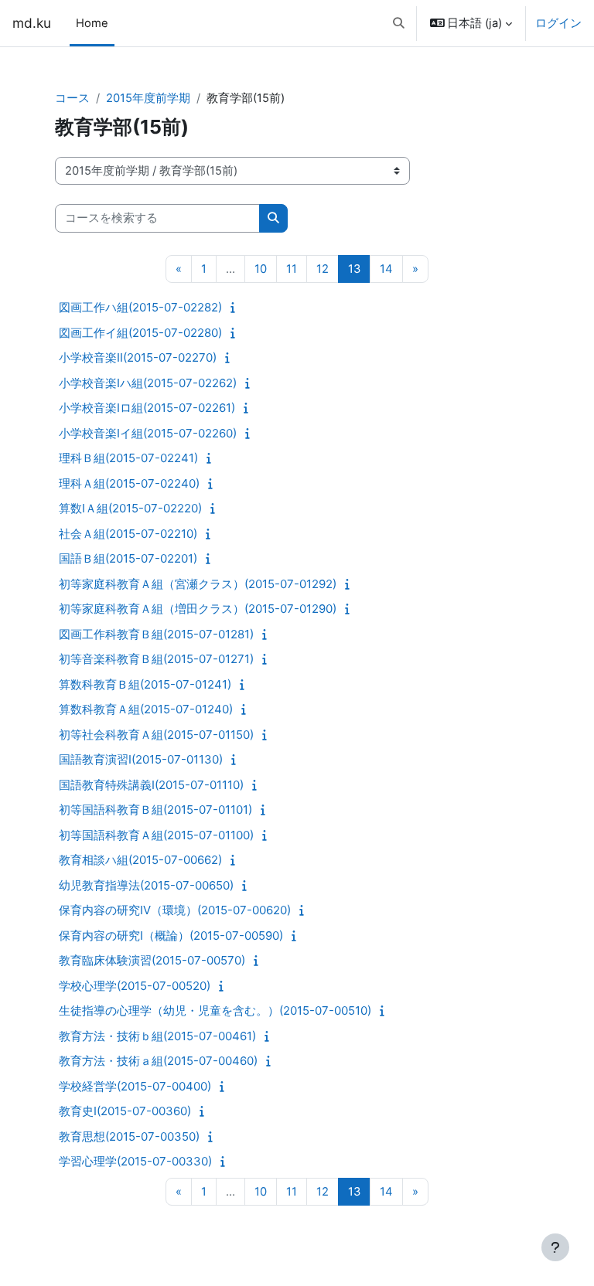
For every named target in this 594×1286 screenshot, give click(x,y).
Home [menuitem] (92, 23)
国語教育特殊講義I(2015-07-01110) (151, 784)
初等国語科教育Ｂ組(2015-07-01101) (155, 809)
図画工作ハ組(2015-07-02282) (140, 307)
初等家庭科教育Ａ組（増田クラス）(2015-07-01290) (197, 608)
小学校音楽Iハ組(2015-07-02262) (148, 383)
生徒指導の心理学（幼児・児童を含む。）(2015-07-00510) (215, 1010)
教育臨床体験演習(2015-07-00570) (152, 960)
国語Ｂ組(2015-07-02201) (128, 558)
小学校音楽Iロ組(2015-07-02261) (147, 407)
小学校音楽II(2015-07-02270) (138, 357)
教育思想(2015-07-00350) (129, 1136)
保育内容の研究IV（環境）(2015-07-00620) (175, 910)
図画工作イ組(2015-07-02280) (140, 332)
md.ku (31, 23)
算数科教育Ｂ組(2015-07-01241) (145, 684)
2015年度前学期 (148, 98)
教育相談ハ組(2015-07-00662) (140, 859)
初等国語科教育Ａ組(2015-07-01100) (156, 835)
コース (72, 98)
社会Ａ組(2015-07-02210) (128, 533)
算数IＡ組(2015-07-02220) (130, 508)
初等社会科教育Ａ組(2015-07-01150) (156, 734)
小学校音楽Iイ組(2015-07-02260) (148, 433)
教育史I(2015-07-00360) (125, 1111)
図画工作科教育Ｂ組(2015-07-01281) (156, 634)
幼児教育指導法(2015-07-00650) (146, 885)
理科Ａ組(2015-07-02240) (129, 483)
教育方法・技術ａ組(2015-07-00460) (158, 1060)
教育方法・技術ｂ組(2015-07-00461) (157, 1036)
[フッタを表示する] (555, 1247)
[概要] (236, 308)
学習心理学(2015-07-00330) (135, 1161)
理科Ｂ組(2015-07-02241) (128, 458)
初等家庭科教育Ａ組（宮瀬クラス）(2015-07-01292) (197, 584)
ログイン (558, 23)
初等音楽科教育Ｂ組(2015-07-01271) (156, 659)
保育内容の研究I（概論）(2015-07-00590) (171, 935)
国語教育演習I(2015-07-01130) (141, 759)
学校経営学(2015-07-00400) (135, 1086)
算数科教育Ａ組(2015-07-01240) (146, 709)
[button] (398, 23)
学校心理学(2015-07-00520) (134, 985)
